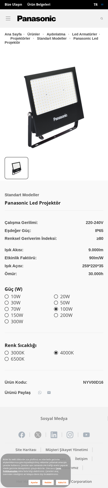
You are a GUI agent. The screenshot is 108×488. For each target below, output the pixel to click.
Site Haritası (25, 450)
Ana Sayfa (13, 34)
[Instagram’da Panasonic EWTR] (70, 434)
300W (17, 321)
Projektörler (20, 38)
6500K (17, 359)
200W (66, 315)
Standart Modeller (52, 38)
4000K (67, 353)
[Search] (101, 18)
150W (17, 315)
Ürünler (34, 34)
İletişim (81, 459)
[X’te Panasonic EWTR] (37, 434)
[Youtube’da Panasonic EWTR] (86, 434)
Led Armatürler (84, 34)
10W (16, 296)
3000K (17, 353)
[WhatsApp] (40, 392)
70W (16, 309)
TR (96, 4)
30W (16, 303)
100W (66, 309)
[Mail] (49, 392)
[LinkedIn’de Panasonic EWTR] (53, 434)
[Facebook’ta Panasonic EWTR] (21, 434)
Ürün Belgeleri (38, 5)
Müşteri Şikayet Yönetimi (67, 450)
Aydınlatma (56, 34)
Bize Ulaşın (13, 5)
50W (65, 303)
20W (65, 296)
